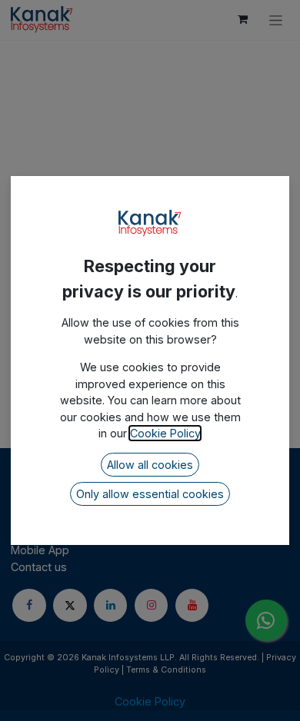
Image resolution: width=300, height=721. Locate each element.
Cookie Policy (165, 433)
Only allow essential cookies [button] (150, 493)
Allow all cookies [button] (150, 464)
